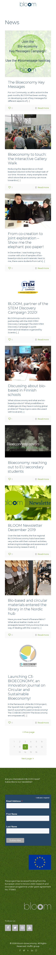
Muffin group (33, 946)
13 (20, 752)
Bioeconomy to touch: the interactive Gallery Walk (27, 158)
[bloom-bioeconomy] (28, 4)
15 (31, 752)
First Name (11, 814)
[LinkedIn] (32, 950)
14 (25, 752)
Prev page (29, 732)
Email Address (14, 801)
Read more (43, 108)
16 (36, 752)
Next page (27, 758)
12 (42, 747)
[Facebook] (8, 928)
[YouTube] (29, 928)
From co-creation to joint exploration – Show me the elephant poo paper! (26, 240)
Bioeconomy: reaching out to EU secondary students (27, 467)
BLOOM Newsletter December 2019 (25, 527)
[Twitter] (15, 928)
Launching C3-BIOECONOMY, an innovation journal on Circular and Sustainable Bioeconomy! (26, 687)
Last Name (11, 826)
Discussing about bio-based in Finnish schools (27, 390)
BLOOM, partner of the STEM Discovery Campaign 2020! (28, 308)
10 (31, 747)
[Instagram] (22, 928)
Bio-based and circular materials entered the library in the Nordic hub (27, 607)
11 (36, 747)
